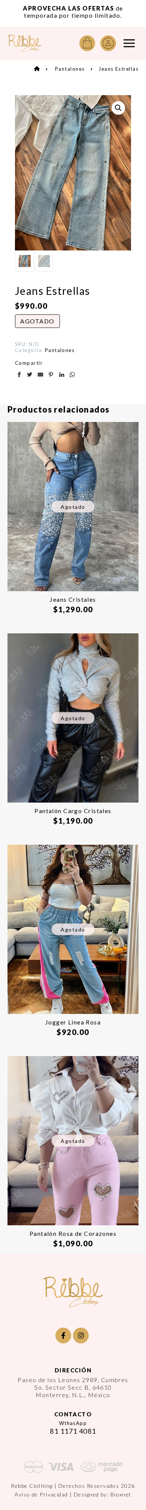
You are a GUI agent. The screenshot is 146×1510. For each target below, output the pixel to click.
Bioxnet (120, 1494)
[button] (118, 108)
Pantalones (70, 69)
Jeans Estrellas (118, 69)
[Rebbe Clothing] (24, 43)
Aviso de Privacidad (41, 1494)
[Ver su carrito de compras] (87, 43)
